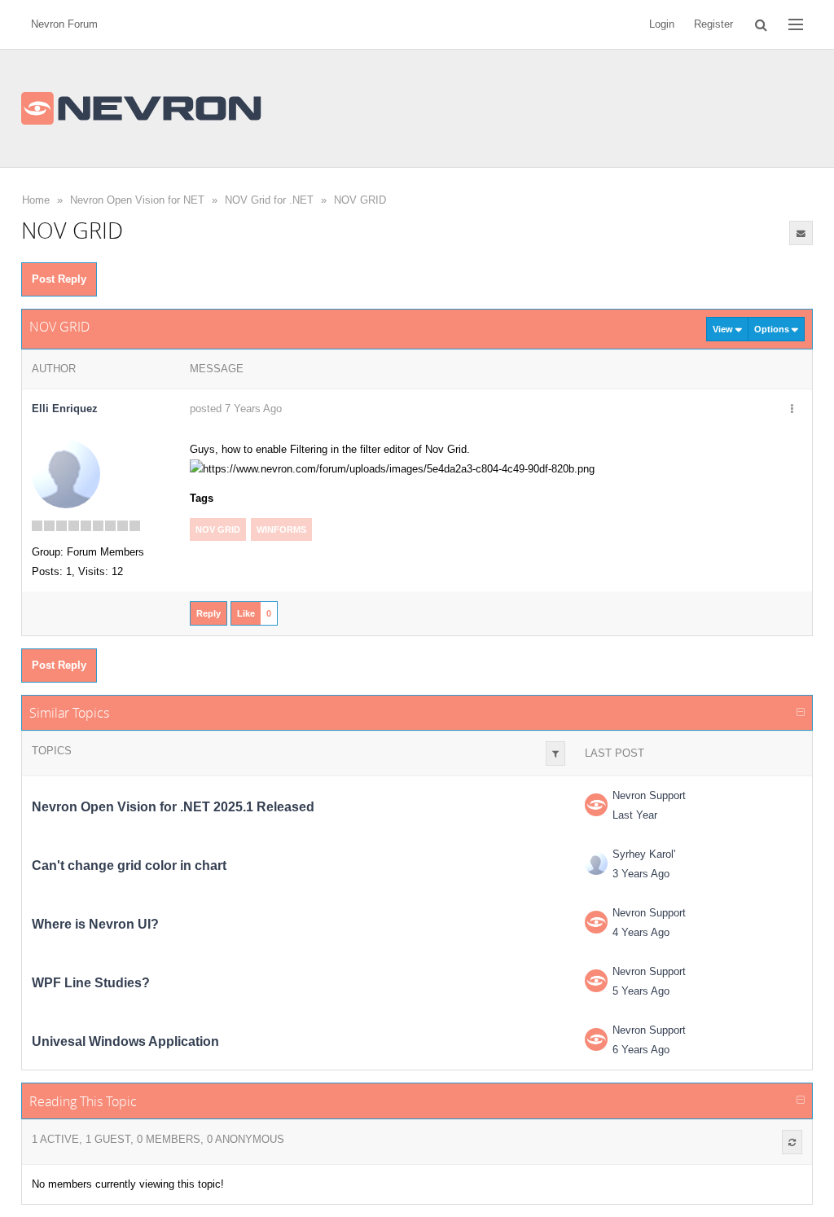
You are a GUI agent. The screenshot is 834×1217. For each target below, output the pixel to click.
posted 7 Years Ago (236, 408)
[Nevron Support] (596, 804)
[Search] (761, 24)
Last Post (614, 753)
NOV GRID (360, 200)
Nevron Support (649, 795)
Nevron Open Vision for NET (137, 200)
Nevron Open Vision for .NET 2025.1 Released (173, 807)
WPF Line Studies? (91, 983)
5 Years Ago (640, 991)
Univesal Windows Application (125, 1041)
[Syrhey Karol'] (596, 863)
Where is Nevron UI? (95, 924)
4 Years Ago (640, 932)
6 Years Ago (640, 1049)
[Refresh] (792, 1142)
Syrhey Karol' (643, 854)
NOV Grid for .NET (269, 200)
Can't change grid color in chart (129, 865)
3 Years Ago (640, 874)
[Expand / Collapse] (801, 713)
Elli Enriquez (65, 408)
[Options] (791, 409)
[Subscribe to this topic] (801, 233)
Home (36, 200)
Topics (52, 751)
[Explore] (796, 24)
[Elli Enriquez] (66, 474)
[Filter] (555, 753)
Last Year (634, 815)
